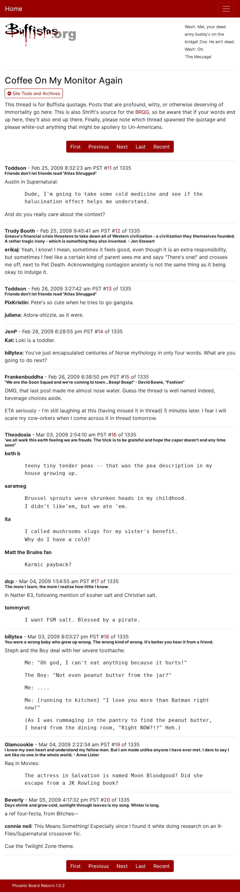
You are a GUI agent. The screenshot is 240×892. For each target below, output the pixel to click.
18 (106, 636)
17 (96, 581)
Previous (98, 147)
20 (107, 800)
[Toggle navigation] (226, 9)
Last (141, 147)
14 (100, 331)
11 (109, 168)
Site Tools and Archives (35, 93)
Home (13, 9)
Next (122, 147)
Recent (161, 147)
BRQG (142, 112)
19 (117, 744)
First (75, 147)
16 (114, 434)
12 (117, 231)
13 (109, 288)
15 (126, 377)
